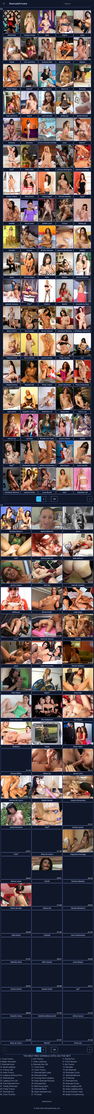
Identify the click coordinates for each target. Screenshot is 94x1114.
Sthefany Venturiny (82, 331)
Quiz (47, 35)
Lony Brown (47, 492)
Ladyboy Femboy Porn (12, 1074)
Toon (82, 196)
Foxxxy (65, 223)
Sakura (29, 89)
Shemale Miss (40, 1083)
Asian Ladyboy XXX (74, 1085)
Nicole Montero (82, 277)
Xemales (69, 1066)
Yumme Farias (29, 35)
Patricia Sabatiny (78, 881)
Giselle (82, 438)
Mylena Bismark (47, 531)
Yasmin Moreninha (78, 800)
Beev (47, 277)
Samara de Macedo (64, 250)
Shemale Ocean (72, 1083)
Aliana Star (64, 412)
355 (54, 499)
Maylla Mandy (47, 800)
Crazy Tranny (7, 1058)
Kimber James (77, 827)
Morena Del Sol (47, 558)
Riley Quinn (29, 196)
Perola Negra (12, 89)
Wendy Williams (78, 666)
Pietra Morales (16, 908)
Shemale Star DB (40, 1063)
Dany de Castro (47, 854)
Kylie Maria (11, 412)
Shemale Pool (71, 1080)
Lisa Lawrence (29, 62)
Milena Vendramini (47, 465)
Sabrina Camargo (82, 169)
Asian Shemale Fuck (42, 1091)
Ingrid (64, 35)
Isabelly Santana (11, 304)
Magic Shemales (9, 1061)
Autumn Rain (47, 62)
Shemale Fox (8, 1091)
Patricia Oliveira (64, 196)
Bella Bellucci (78, 558)
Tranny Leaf (8, 1069)
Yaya (47, 827)
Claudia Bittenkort (78, 908)
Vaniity (78, 639)
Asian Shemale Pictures (44, 1080)
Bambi (64, 304)
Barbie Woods (82, 116)
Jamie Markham (64, 385)
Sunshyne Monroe (65, 331)
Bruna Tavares (64, 62)
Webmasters (47, 1101)
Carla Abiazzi (78, 962)
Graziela (12, 250)
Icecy (82, 35)
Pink (16, 854)
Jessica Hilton (11, 196)
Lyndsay (29, 438)
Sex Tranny (69, 1063)
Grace (16, 639)
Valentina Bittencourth (47, 1015)
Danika (82, 250)
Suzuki (47, 881)
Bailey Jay (64, 116)
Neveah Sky (29, 385)
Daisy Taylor (78, 746)
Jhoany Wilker (16, 773)
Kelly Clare (29, 169)
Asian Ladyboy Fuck (74, 1088)
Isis (78, 988)
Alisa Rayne (47, 89)
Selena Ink (47, 908)
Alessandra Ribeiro (29, 465)
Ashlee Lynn (47, 223)
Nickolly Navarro (16, 531)
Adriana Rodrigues (64, 169)
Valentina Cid (12, 358)
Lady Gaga (78, 612)
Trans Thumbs (9, 1094)
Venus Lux (82, 412)
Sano (65, 143)
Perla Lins (78, 1042)
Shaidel (12, 223)
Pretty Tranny (9, 1088)
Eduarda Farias (16, 1015)
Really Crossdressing (75, 1094)
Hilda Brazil (16, 935)
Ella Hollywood (47, 720)
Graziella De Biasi (82, 304)
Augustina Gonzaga (78, 854)
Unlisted (47, 935)
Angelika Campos (29, 412)
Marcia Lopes (16, 881)
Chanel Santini (11, 385)
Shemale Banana (73, 1074)
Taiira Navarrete (16, 720)
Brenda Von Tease (47, 438)
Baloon (82, 142)
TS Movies (70, 1077)
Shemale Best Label (42, 1072)
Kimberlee (12, 35)
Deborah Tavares (47, 639)
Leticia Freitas (29, 492)
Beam (47, 692)
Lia (82, 358)
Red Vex (47, 585)
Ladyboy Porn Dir (10, 1080)
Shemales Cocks (73, 1072)
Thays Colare (47, 385)
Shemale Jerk (8, 1077)
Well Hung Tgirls (41, 1085)
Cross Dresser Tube (74, 1091)
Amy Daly (78, 693)
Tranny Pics (70, 1058)
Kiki (64, 492)
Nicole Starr (29, 223)
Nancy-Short (12, 331)
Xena (47, 169)
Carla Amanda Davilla (47, 143)
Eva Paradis (29, 331)
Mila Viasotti (47, 962)
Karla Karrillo (82, 465)
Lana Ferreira (47, 116)
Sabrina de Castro (16, 800)
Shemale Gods (8, 1063)
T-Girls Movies (71, 1061)
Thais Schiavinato (82, 385)
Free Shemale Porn (11, 1083)
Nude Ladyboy (9, 1066)
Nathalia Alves (16, 962)
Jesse (12, 277)
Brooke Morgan (47, 250)
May (11, 465)
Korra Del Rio (29, 358)
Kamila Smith (47, 988)
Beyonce (64, 89)
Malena (82, 62)
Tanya (47, 746)
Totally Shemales (10, 1085)
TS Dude (37, 1094)
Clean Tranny (40, 1069)
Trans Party (39, 1066)
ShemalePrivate (18, 3)
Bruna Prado (47, 612)
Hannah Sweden (78, 585)
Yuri (16, 558)
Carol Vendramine (78, 935)
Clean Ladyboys (40, 1061)
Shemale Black (40, 1088)
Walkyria (16, 746)
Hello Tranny (8, 1072)
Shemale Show (40, 1074)
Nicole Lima (78, 773)
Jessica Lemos (16, 585)
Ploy (29, 304)
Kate (12, 169)
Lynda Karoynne (16, 827)
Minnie (47, 1042)
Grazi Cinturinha (47, 666)
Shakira (47, 304)
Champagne (47, 196)
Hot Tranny (38, 1058)
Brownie (82, 89)
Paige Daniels (64, 358)
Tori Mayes (78, 720)
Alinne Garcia (78, 1015)
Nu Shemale (71, 1069)
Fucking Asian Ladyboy (44, 1077)
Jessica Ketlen (47, 358)
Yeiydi (11, 62)
